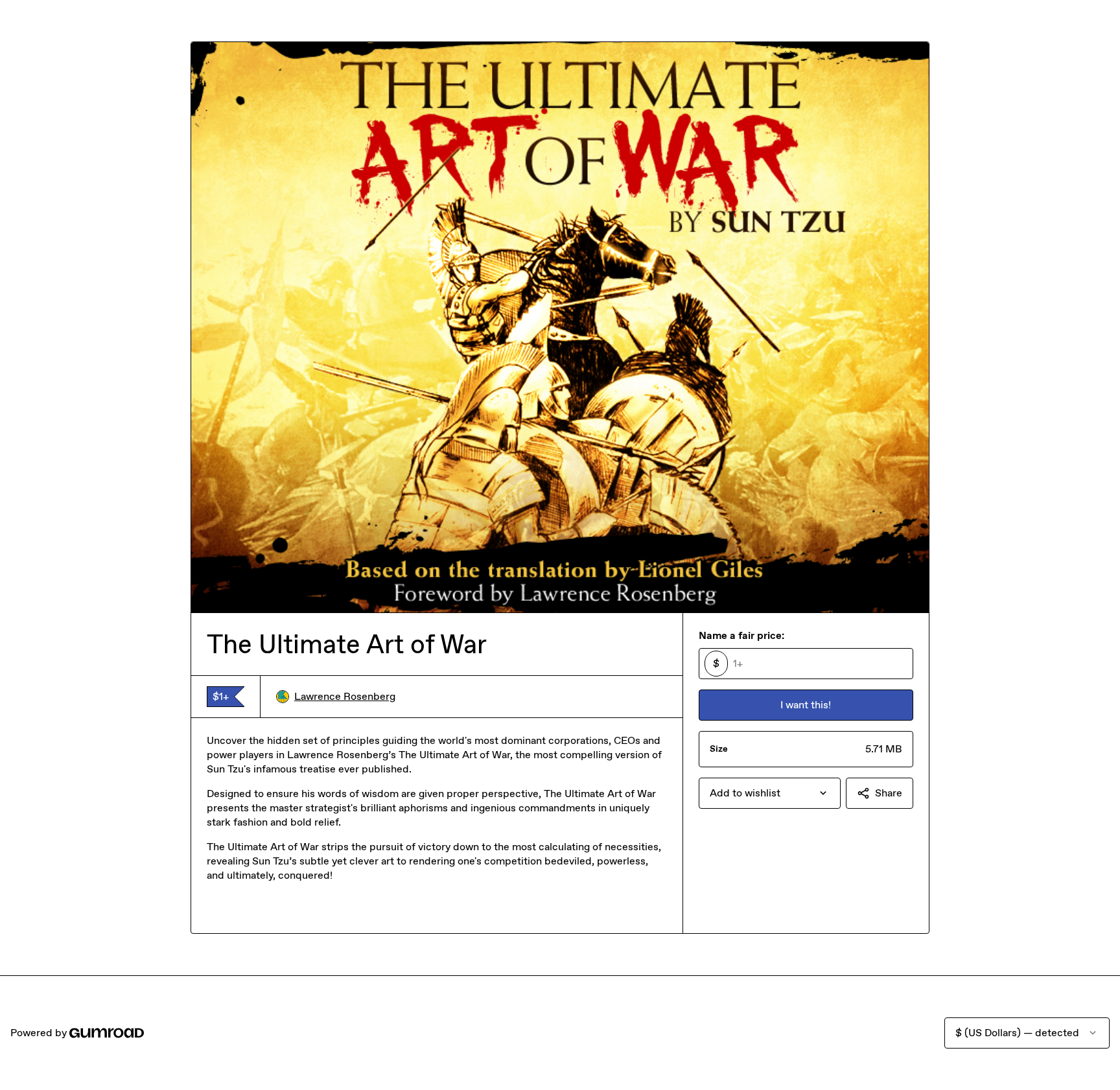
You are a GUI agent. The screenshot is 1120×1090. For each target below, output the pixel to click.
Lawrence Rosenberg (344, 696)
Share (888, 793)
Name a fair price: (741, 635)
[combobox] (770, 793)
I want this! (805, 705)
